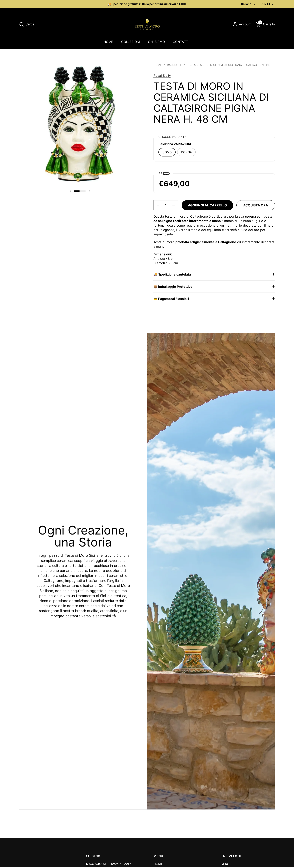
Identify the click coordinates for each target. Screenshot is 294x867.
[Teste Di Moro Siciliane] (147, 24)
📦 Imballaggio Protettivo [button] (172, 287)
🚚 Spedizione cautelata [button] (172, 274)
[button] (26, 24)
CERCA (226, 864)
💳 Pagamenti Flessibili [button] (171, 299)
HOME (158, 864)
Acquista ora (255, 205)
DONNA (186, 152)
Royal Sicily (162, 76)
